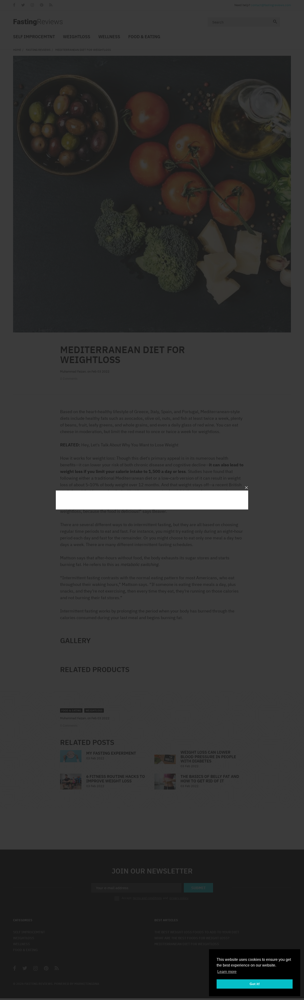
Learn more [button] (227, 972)
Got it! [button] (255, 984)
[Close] (246, 487)
